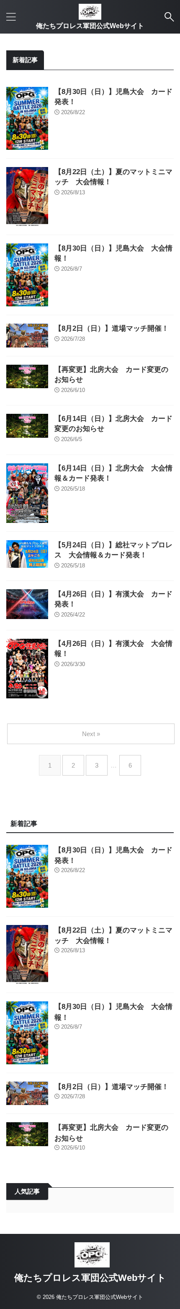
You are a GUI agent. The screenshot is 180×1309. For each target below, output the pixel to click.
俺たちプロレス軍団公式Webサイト (90, 25)
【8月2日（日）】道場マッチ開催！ (111, 328)
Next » (91, 733)
